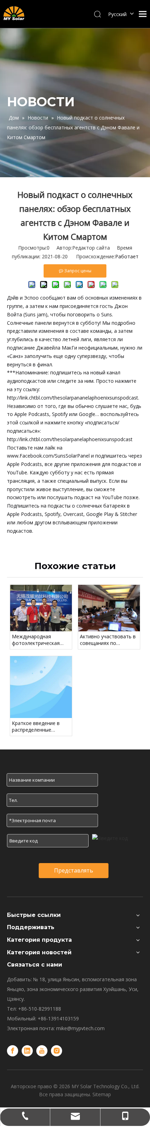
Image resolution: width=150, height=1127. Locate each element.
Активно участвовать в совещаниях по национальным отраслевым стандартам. (108, 640)
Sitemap (101, 1094)
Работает (126, 256)
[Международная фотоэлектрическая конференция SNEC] (41, 608)
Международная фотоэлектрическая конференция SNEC (36, 640)
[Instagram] (56, 1050)
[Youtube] (41, 1050)
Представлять (73, 870)
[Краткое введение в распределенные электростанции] (41, 687)
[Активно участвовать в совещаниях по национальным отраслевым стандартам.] (109, 608)
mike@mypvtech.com (80, 1028)
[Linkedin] (27, 1050)
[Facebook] (12, 1050)
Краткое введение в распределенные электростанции (36, 726)
